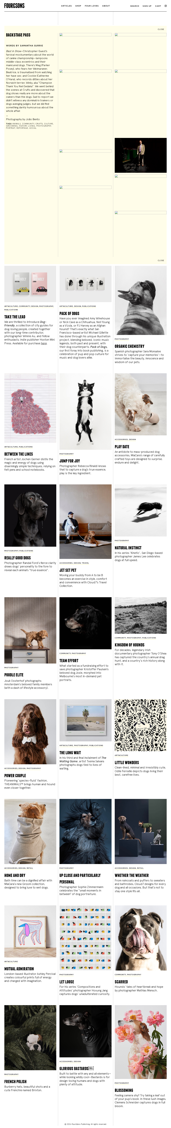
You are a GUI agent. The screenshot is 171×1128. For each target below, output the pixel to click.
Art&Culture (11, 306)
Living (31, 126)
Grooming (12, 126)
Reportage (22, 128)
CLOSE (161, 29)
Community (28, 124)
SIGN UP (147, 6)
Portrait (10, 128)
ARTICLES (66, 6)
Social (33, 128)
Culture (48, 124)
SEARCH (134, 6)
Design (34, 306)
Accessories (121, 439)
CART (158, 6)
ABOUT (106, 6)
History (23, 126)
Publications (11, 310)
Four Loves (92, 6)
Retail (30, 868)
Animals (16, 124)
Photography (43, 126)
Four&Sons (31, 5)
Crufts (39, 124)
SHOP (78, 6)
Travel (85, 563)
